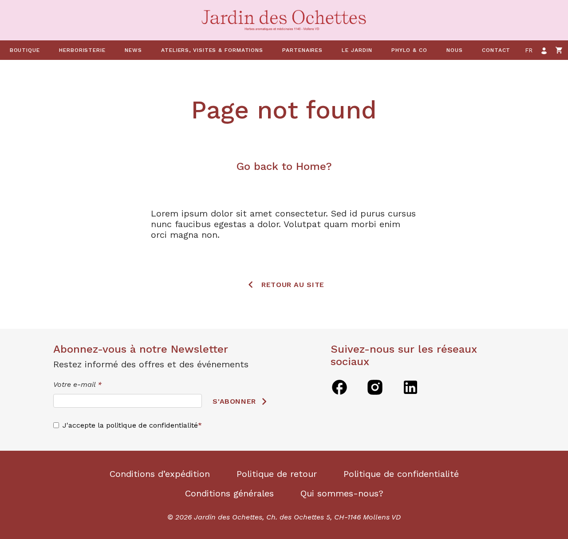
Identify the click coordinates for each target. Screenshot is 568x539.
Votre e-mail (77, 384)
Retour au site (292, 284)
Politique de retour (277, 473)
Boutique (25, 50)
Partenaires (302, 50)
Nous (454, 50)
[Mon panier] (559, 50)
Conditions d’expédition (160, 473)
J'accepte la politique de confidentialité (130, 425)
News (133, 50)
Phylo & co (409, 50)
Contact (496, 50)
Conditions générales (229, 493)
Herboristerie (82, 50)
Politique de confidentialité (401, 473)
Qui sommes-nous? (341, 493)
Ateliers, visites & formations (212, 50)
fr (529, 50)
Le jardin (357, 50)
